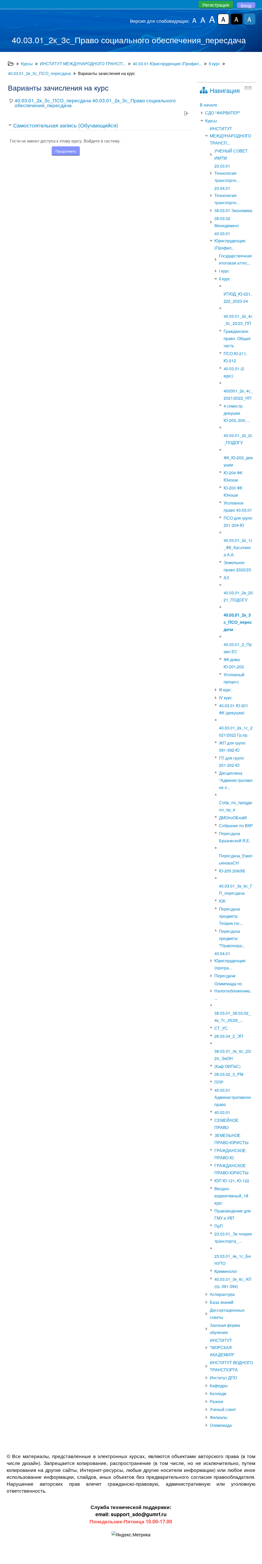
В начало (208, 105)
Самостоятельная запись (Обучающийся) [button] (65, 125)
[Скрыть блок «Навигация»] (246, 88)
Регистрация (215, 4)
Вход (246, 5)
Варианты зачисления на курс (106, 73)
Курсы (211, 121)
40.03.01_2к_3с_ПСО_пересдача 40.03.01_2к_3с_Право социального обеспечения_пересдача (95, 102)
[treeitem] (226, 104)
